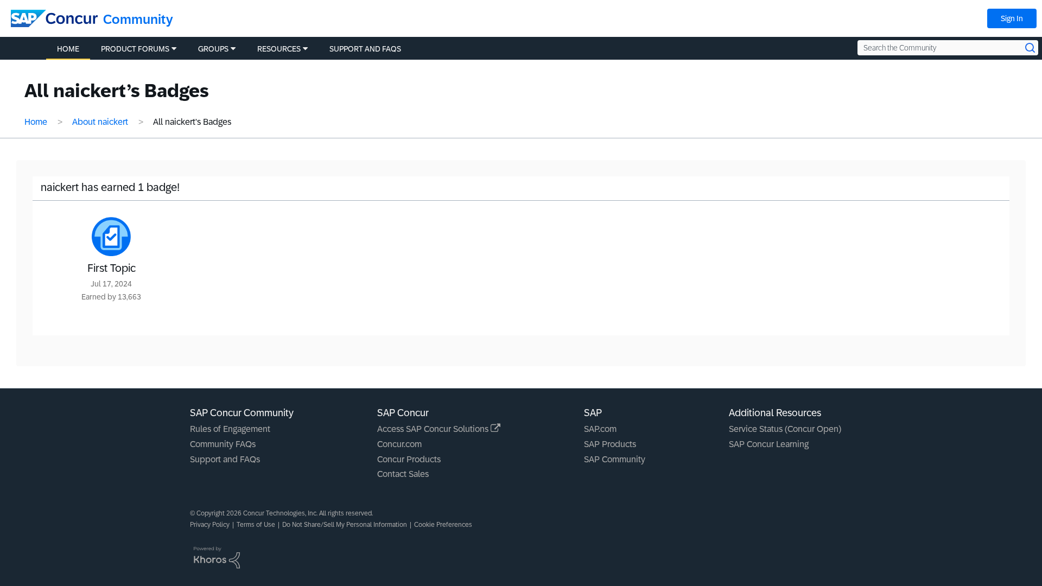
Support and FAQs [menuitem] (365, 48)
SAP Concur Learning (769, 444)
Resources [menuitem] (279, 48)
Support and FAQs (225, 459)
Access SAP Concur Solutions (434, 429)
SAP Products (610, 444)
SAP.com (600, 429)
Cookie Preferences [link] (443, 524)
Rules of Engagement (230, 429)
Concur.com (399, 444)
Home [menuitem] (68, 48)
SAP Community (614, 459)
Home (35, 121)
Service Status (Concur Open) (785, 429)
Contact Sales (403, 474)
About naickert (100, 121)
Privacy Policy (210, 524)
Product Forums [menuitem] (135, 48)
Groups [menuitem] (213, 48)
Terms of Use (256, 524)
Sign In (1012, 18)
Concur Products (409, 459)
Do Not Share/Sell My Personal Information (344, 524)
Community (138, 19)
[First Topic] (111, 236)
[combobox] (947, 47)
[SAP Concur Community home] (54, 18)
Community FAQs (223, 444)
